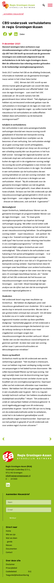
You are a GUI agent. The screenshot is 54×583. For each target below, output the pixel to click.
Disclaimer (10, 564)
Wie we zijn (10, 535)
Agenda (9, 542)
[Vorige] (14, 439)
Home (8, 531)
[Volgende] (39, 439)
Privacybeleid (11, 568)
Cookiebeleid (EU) (18, 572)
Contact (9, 552)
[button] (5, 34)
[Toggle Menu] (50, 5)
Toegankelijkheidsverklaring (17, 575)
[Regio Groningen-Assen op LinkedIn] (8, 485)
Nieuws (9, 545)
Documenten (11, 549)
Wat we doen (11, 538)
